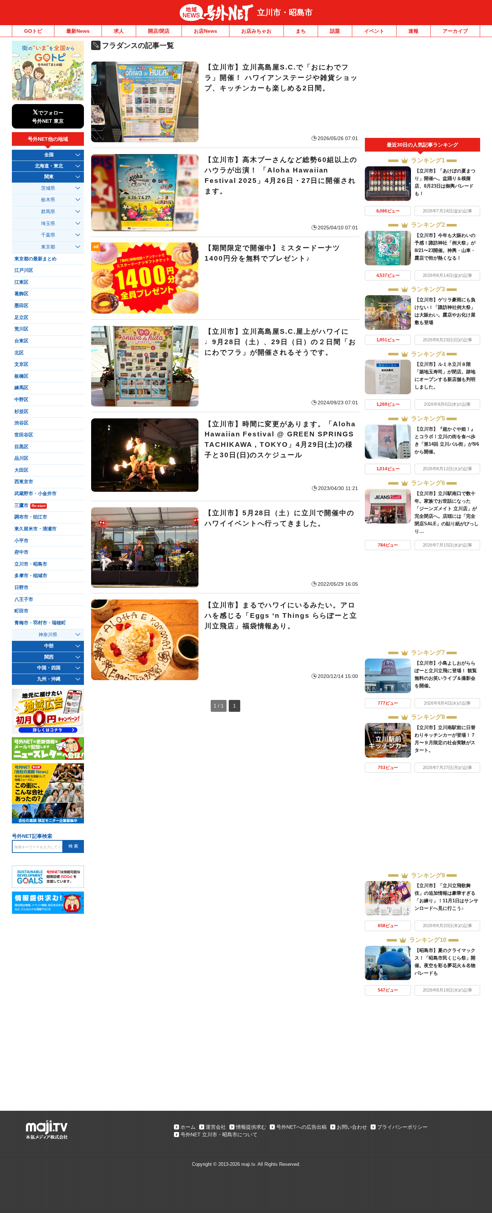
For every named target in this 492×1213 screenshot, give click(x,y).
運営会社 (216, 1127)
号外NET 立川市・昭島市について (219, 1134)
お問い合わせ (352, 1127)
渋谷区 (21, 423)
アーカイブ (455, 31)
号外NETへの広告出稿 (301, 1127)
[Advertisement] (422, 89)
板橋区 (21, 376)
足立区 (21, 317)
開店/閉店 (159, 31)
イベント (374, 31)
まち (301, 31)
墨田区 (21, 305)
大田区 (21, 470)
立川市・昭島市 (285, 12)
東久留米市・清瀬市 (35, 528)
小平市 (21, 540)
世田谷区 (23, 434)
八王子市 (23, 599)
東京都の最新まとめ (35, 258)
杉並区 (21, 411)
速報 (413, 31)
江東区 (21, 282)
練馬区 (21, 387)
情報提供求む (251, 1127)
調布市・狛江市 (30, 517)
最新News (78, 31)
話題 (335, 31)
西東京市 (23, 481)
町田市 (21, 611)
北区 (19, 352)
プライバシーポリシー (402, 1127)
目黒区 (21, 446)
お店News (205, 31)
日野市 (21, 587)
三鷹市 (29, 505)
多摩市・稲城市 (30, 575)
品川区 (21, 458)
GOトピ (33, 31)
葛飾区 (21, 293)
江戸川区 (23, 270)
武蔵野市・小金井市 (35, 493)
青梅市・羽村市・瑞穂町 (40, 622)
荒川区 (21, 329)
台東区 (21, 340)
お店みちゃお (256, 31)
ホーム (188, 1127)
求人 (119, 31)
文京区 (21, 364)
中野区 (21, 399)
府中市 (21, 552)
